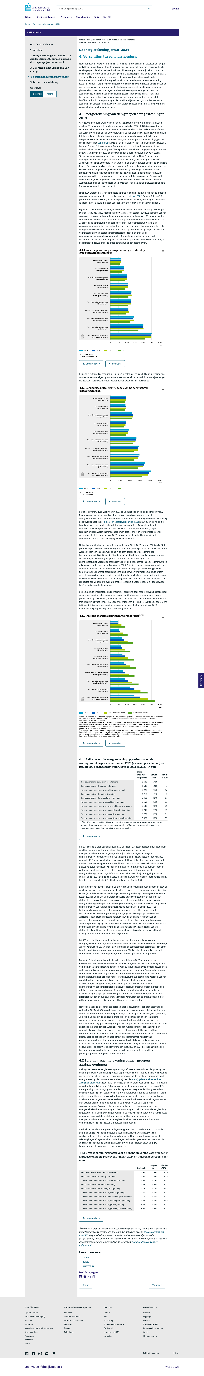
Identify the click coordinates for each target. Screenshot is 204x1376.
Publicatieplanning (151, 1353)
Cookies (146, 1321)
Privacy (67, 1328)
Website (146, 1313)
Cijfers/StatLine (31, 1313)
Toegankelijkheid (150, 1324)
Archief (146, 1332)
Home (27, 24)
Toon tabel (116, 364)
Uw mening (201, 680)
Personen (68, 1324)
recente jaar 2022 (133, 196)
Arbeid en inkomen (46, 17)
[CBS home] (38, 7)
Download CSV (93, 364)
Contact (107, 1313)
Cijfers (28, 17)
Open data (29, 1321)
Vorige (87, 1285)
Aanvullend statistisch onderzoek (39, 1328)
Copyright (147, 1317)
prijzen (85, 1262)
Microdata (29, 1324)
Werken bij (108, 1328)
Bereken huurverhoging (35, 1317)
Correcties (108, 1336)
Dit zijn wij (108, 1321)
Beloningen (69, 1332)
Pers (105, 1317)
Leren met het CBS (111, 1332)
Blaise (27, 1344)
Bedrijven (68, 1313)
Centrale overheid (72, 1317)
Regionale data (31, 1332)
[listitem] (80, 1276)
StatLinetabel (104, 143)
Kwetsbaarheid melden (153, 1328)
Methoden (29, 1340)
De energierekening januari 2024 (47, 24)
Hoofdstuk (36, 94)
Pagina (50, 94)
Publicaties (29, 1336)
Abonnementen (150, 1336)
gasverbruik (88, 1266)
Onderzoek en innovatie (114, 1324)
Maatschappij (82, 17)
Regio (97, 17)
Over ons (107, 17)
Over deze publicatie (41, 45)
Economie (65, 17)
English (175, 9)
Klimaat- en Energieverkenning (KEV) (121, 522)
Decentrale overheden (73, 1321)
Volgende (158, 1285)
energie (86, 1257)
